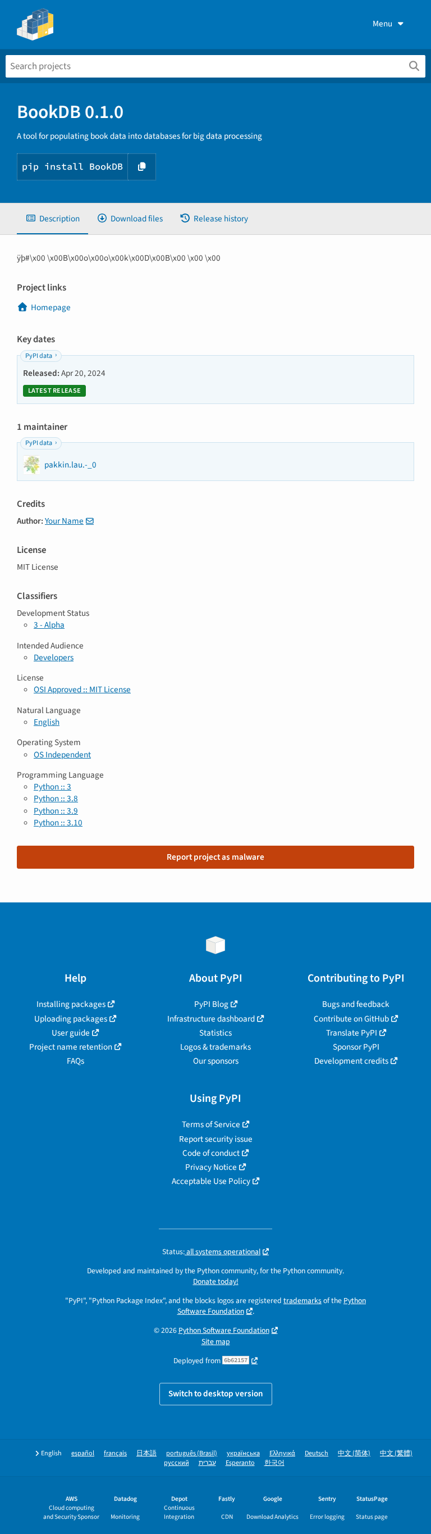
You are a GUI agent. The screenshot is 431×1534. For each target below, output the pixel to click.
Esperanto (240, 1463)
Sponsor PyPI (356, 1047)
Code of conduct (211, 1153)
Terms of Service (211, 1124)
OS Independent (62, 754)
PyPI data (38, 356)
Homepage (51, 307)
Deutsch (316, 1453)
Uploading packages (70, 1019)
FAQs (75, 1061)
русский (176, 1463)
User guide (71, 1033)
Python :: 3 (52, 786)
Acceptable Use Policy (211, 1181)
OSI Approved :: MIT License (82, 689)
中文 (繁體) (396, 1453)
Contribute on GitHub (351, 1019)
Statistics (215, 1033)
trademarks (302, 1300)
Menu (382, 23)
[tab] (52, 218)
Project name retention (70, 1047)
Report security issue (216, 1139)
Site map (215, 1341)
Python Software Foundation (223, 1330)
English (46, 722)
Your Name (64, 521)
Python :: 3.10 (58, 822)
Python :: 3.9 (56, 811)
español (82, 1453)
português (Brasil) (191, 1453)
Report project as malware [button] (215, 857)
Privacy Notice (211, 1167)
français (115, 1453)
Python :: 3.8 (56, 798)
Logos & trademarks (215, 1047)
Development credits (351, 1061)
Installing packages (71, 1004)
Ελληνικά (282, 1453)
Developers (54, 657)
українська (243, 1453)
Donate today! (216, 1281)
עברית (207, 1463)
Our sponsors (216, 1061)
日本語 (146, 1453)
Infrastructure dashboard (211, 1019)
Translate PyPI (351, 1033)
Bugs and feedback (355, 1004)
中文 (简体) (354, 1453)
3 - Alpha (49, 625)
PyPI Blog (211, 1004)
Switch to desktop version (215, 1393)
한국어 (274, 1463)
